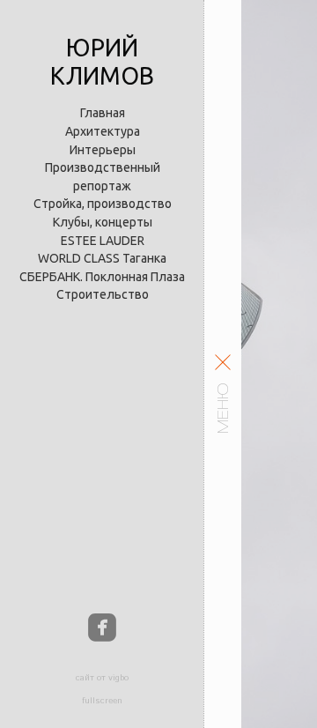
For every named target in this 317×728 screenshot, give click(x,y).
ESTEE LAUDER (102, 241)
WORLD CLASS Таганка (102, 258)
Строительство (102, 294)
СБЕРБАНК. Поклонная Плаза (102, 277)
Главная (102, 113)
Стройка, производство (102, 204)
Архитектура (102, 131)
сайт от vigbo (102, 678)
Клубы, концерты (102, 222)
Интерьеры (103, 150)
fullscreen (102, 701)
